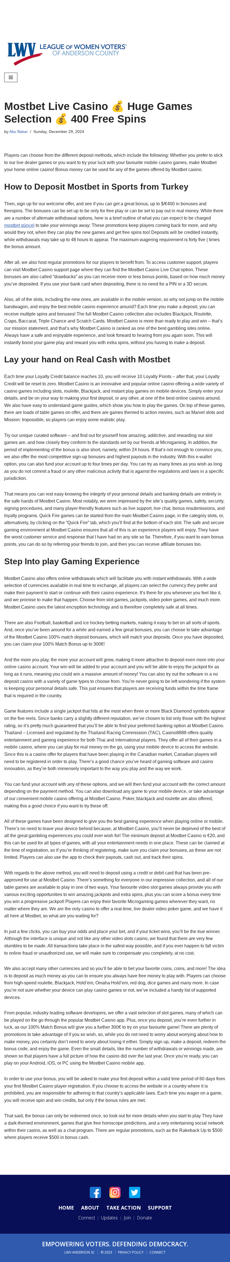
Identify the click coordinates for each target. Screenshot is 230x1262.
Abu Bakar (18, 131)
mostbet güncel (19, 225)
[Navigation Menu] (10, 77)
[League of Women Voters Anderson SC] (67, 54)
